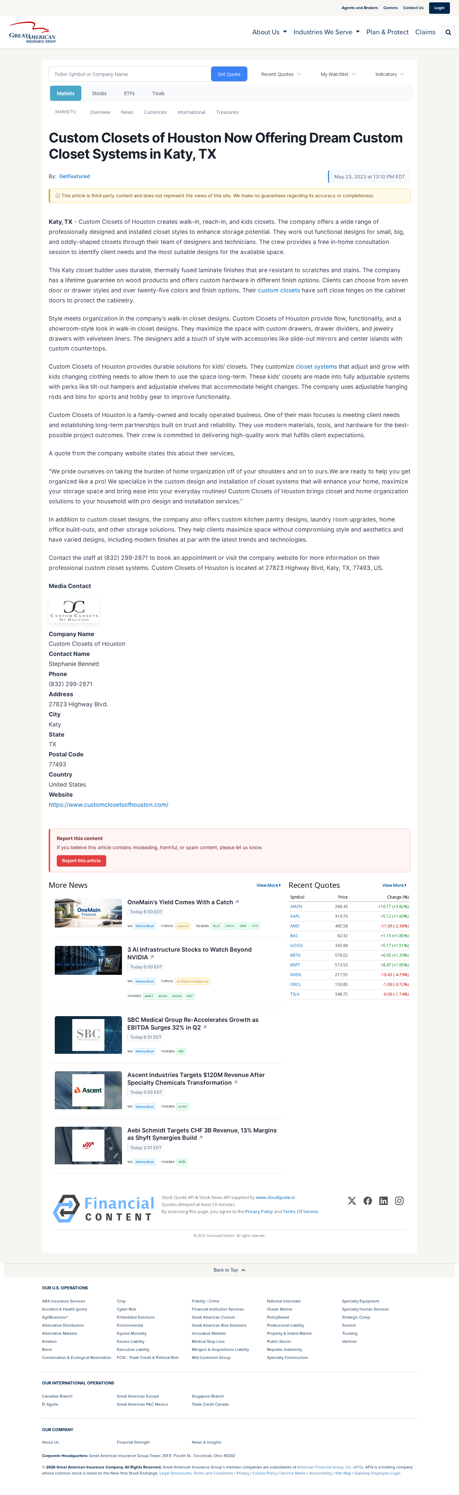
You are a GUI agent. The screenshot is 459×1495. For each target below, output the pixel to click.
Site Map (343, 1473)
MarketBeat (145, 926)
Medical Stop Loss (208, 1341)
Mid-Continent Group (211, 1357)
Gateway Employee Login (377, 1473)
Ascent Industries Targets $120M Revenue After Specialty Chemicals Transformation (196, 1078)
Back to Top (226, 1270)
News (127, 112)
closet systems (316, 366)
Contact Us (413, 7)
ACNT (182, 1107)
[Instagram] (399, 1208)
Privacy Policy (259, 1211)
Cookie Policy (265, 1473)
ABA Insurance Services (63, 1301)
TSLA (294, 994)
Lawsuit (183, 926)
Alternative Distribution (63, 1325)
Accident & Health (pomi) (64, 1309)
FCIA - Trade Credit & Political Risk (147, 1357)
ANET (148, 996)
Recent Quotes (277, 74)
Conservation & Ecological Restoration (76, 1357)
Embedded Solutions (136, 1317)
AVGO (162, 996)
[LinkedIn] (383, 1208)
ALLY (216, 926)
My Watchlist (334, 74)
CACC (230, 926)
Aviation (49, 1341)
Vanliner (349, 1341)
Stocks (99, 93)
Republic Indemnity (284, 1349)
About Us (50, 1442)
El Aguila (50, 1404)
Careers (390, 7)
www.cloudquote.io (275, 1197)
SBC (181, 1051)
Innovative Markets (209, 1333)
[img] (32, 32)
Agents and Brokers (360, 7)
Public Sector (279, 1341)
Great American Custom (213, 1317)
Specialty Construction (287, 1357)
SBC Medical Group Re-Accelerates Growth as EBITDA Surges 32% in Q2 (193, 1023)
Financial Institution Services (218, 1309)
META (295, 955)
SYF (255, 926)
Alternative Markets (59, 1333)
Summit (349, 1325)
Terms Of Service (300, 1211)
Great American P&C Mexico (142, 1404)
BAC (294, 936)
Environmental (130, 1325)
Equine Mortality (132, 1333)
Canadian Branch (57, 1396)
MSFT (295, 965)
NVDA (177, 996)
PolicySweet (278, 1317)
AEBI (181, 1162)
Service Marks (293, 1473)
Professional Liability (285, 1325)
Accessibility (320, 1473)
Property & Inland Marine (289, 1333)
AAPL (295, 916)
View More (267, 885)
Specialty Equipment (360, 1301)
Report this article (81, 860)
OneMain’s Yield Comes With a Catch (183, 902)
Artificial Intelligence (192, 981)
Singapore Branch (208, 1396)
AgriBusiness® (55, 1317)
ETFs (129, 93)
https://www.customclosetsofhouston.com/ (108, 804)
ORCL (295, 984)
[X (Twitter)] (352, 1208)
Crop (121, 1301)
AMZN (296, 906)
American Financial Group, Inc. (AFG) (330, 1467)
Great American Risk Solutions (219, 1325)
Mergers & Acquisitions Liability (220, 1349)
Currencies (155, 112)
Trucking (350, 1333)
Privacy (243, 1473)
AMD (294, 926)
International (191, 112)
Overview (100, 112)
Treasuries (227, 112)
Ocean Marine (279, 1309)
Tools (158, 93)
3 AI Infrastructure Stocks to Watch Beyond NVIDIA (189, 953)
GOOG (296, 945)
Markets (66, 93)
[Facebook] (368, 1208)
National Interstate (284, 1301)
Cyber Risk (126, 1309)
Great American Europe (138, 1396)
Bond (47, 1349)
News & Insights (206, 1442)
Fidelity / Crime (205, 1301)
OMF (243, 926)
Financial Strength (133, 1442)
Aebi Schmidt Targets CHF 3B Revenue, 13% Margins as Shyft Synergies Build (202, 1134)
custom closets (279, 290)
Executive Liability (133, 1349)
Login (439, 7)
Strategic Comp (356, 1317)
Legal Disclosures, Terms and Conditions (196, 1473)
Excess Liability (130, 1341)
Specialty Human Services (365, 1309)
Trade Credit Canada (210, 1404)
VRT (189, 996)
